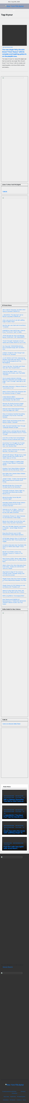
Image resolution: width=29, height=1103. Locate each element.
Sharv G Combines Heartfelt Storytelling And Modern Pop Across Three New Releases (14, 415)
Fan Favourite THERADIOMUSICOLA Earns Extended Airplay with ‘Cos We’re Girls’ (13, 347)
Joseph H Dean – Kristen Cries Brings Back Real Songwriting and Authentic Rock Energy (14, 480)
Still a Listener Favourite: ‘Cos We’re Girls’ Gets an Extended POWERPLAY (14, 858)
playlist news (18, 854)
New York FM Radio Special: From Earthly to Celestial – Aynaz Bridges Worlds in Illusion (14, 528)
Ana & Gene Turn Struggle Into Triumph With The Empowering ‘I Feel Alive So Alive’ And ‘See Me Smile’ (14, 444)
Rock (24, 854)
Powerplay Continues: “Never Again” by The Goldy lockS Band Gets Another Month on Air (13, 492)
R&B (4, 870)
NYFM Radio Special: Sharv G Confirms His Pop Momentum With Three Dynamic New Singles (14, 540)
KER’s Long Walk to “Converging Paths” (13, 595)
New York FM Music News (8, 47)
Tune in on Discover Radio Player (11, 723)
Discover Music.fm (8, 1023)
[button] (24, 10)
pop (23, 868)
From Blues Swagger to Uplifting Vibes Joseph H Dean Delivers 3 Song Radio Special (13, 463)
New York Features (19, 852)
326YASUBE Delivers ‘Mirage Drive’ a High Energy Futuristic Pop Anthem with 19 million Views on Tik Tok (14, 456)
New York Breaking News (9, 852)
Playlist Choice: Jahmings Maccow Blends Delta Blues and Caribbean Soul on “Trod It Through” (14, 432)
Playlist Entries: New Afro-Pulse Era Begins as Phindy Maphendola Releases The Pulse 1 (14, 580)
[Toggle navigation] (13, 10)
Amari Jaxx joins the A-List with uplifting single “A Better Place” (14, 889)
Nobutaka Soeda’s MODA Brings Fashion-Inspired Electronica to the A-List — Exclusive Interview (14, 504)
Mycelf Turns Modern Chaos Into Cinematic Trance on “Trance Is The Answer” (12, 553)
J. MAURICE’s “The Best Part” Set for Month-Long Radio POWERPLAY (14, 874)
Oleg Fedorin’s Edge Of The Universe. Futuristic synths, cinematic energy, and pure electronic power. (13, 573)
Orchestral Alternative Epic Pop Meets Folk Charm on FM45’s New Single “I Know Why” (14, 546)
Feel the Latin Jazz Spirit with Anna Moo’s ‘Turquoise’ (13, 905)
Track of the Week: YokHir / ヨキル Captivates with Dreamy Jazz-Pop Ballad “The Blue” (14, 373)
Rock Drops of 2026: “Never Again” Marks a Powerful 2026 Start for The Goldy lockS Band (14, 560)
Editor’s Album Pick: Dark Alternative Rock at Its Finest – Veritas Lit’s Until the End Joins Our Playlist (14, 567)
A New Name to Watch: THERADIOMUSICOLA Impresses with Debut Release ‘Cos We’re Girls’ (13, 398)
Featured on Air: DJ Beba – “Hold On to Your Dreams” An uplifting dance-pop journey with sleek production (13, 511)
